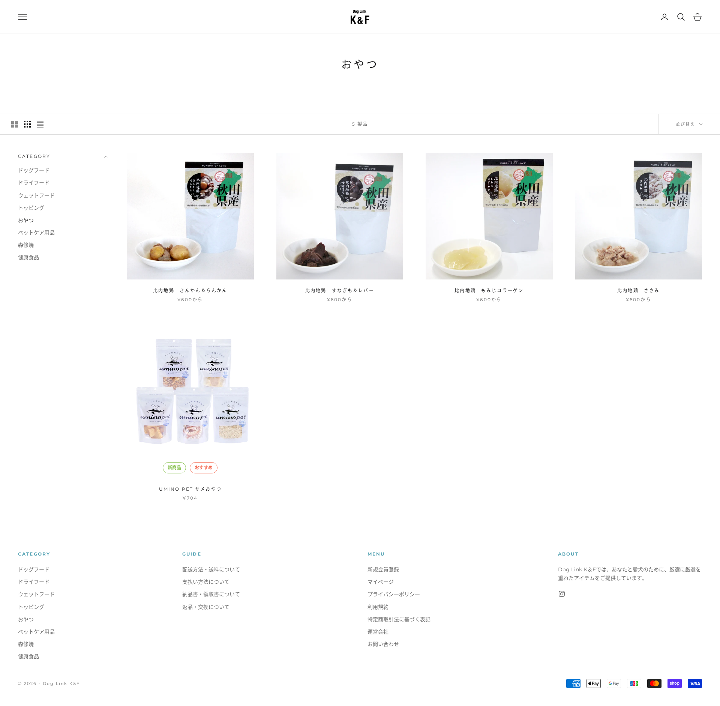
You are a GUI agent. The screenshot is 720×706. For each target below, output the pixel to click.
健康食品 (28, 257)
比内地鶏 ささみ (638, 290)
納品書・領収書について (211, 594)
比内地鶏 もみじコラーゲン (489, 290)
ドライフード (34, 182)
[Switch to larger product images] (14, 124)
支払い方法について (206, 581)
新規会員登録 (383, 569)
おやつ (26, 219)
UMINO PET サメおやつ (190, 489)
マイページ (381, 581)
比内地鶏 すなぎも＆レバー (339, 290)
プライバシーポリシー (394, 594)
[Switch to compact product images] (40, 124)
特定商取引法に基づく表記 (399, 619)
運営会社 (378, 631)
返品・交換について (206, 607)
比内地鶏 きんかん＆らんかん (190, 290)
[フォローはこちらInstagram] (562, 594)
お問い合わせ (383, 644)
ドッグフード (34, 170)
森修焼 (26, 244)
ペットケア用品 (36, 232)
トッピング (31, 207)
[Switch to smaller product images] (27, 124)
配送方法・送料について (211, 569)
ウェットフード (36, 195)
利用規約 (378, 607)
